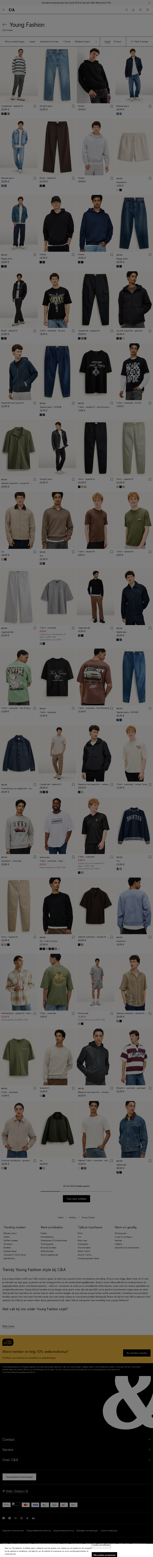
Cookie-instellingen (101, 1545)
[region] (76, 1550)
